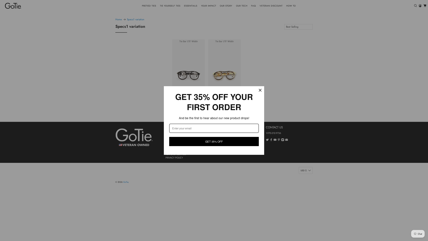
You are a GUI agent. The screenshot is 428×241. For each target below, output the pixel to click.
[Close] (260, 90)
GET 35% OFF (214, 141)
